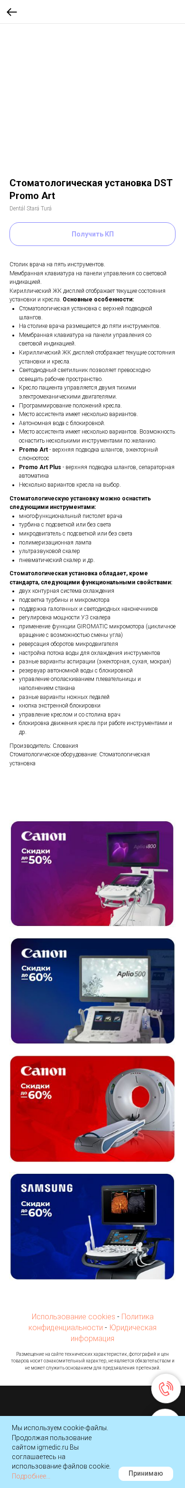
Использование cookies (73, 1316)
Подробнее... (31, 1476)
